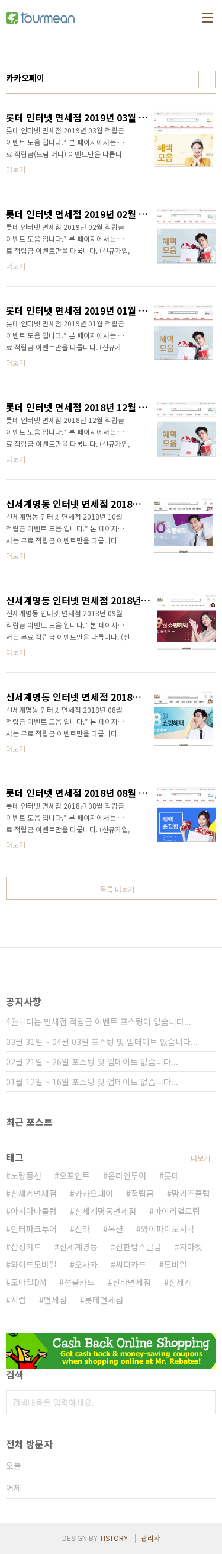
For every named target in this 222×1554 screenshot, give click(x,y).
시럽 (18, 1300)
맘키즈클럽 (191, 1193)
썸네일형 (186, 79)
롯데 (171, 1175)
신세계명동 (78, 1246)
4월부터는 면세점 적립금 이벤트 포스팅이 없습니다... (98, 1021)
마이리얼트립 (177, 1211)
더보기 (200, 1158)
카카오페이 (94, 1193)
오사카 (86, 1264)
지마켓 (190, 1246)
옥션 (115, 1229)
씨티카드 (130, 1264)
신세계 (180, 1282)
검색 (204, 1402)
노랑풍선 (26, 1175)
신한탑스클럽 (138, 1246)
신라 (82, 1229)
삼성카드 (26, 1246)
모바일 (175, 1264)
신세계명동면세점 (105, 1211)
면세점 (55, 1300)
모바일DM (28, 1282)
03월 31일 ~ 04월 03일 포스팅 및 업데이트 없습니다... (102, 1041)
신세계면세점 (34, 1193)
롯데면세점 (104, 1300)
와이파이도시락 (168, 1229)
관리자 (150, 1538)
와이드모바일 (34, 1264)
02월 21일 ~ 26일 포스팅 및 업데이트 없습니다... (92, 1062)
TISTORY (113, 1538)
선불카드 (79, 1282)
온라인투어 (127, 1175)
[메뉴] (208, 18)
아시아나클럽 (34, 1211)
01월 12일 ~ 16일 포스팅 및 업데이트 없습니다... (92, 1082)
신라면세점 (131, 1282)
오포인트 (74, 1175)
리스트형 (207, 79)
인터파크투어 (34, 1229)
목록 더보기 (117, 889)
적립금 (142, 1193)
